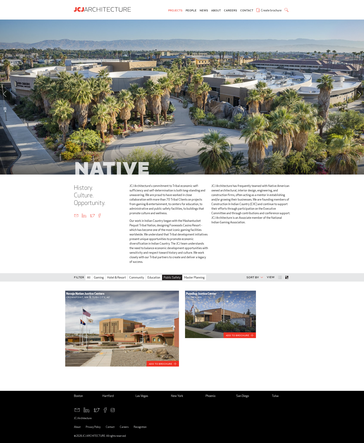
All (88, 277)
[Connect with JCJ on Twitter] (97, 409)
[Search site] (286, 10)
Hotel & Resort (116, 277)
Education (153, 277)
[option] (182, 97)
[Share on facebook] (99, 215)
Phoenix (211, 396)
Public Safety (172, 277)
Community (136, 277)
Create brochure (271, 10)
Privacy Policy (93, 427)
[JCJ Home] (103, 9)
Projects (175, 10)
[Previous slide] (5, 94)
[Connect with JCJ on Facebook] (105, 409)
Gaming (99, 277)
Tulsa (275, 396)
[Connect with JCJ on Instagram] (113, 409)
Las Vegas (142, 396)
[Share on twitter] (92, 215)
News (204, 10)
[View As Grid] (287, 277)
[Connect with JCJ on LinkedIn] (86, 409)
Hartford (108, 396)
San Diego (242, 396)
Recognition (140, 427)
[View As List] (280, 277)
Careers (230, 10)
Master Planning (194, 277)
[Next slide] (359, 94)
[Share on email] (76, 215)
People (191, 10)
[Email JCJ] (77, 409)
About (216, 10)
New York (177, 396)
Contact (246, 10)
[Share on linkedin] (84, 215)
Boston (78, 396)
